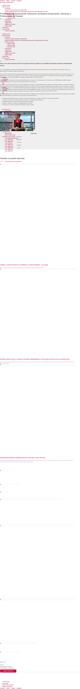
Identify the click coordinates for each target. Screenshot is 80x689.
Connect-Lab (8, 19)
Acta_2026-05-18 (9, 117)
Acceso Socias (6, 29)
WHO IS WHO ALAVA (10, 112)
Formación (7, 8)
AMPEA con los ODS (10, 24)
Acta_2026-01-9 (8, 128)
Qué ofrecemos (6, 6)
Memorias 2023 (11, 18)
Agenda (4, 77)
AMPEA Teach (8, 22)
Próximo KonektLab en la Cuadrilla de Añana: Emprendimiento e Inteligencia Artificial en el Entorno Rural (35, 359)
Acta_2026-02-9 (8, 127)
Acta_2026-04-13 (9, 122)
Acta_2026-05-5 (8, 120)
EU (3, 84)
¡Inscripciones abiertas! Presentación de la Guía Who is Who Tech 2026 (22, 457)
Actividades (8, 21)
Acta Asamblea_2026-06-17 (11, 115)
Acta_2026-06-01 (9, 119)
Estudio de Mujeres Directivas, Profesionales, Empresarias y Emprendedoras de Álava (26, 11)
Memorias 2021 (11, 14)
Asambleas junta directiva (8, 114)
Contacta (4, 80)
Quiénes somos (6, 5)
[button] (40, 32)
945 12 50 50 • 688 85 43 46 (6, 2)
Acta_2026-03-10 (9, 123)
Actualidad (5, 79)
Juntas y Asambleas (10, 30)
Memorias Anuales (9, 13)
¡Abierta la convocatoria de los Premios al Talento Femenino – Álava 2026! (24, 264)
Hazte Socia (5, 27)
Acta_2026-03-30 (9, 125)
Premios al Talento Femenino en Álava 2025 (16, 10)
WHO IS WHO (8, 26)
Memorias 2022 (11, 16)
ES (3, 82)
